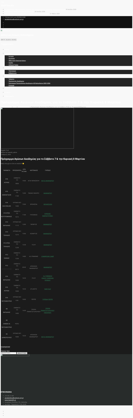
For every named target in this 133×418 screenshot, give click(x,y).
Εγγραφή (11, 85)
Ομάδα (11, 63)
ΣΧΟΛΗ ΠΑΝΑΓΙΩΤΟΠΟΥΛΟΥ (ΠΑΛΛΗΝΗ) (47, 310)
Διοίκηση (12, 58)
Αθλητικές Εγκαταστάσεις (17, 60)
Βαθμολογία (12, 73)
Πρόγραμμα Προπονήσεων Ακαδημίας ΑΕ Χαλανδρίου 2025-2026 (29, 83)
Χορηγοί (8, 92)
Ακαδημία (8, 76)
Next (8, 351)
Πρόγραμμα (12, 71)
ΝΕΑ (6, 88)
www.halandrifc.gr (10, 400)
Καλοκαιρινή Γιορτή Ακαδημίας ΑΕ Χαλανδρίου (19, 11)
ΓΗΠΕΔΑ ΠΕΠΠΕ (47, 299)
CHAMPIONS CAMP (47, 256)
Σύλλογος (8, 53)
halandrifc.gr (16, 408)
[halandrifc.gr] (5, 30)
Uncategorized (5, 347)
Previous (3, 351)
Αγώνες (7, 68)
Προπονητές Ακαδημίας (16, 81)
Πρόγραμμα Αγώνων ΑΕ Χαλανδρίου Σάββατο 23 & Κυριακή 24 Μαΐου (27, 14)
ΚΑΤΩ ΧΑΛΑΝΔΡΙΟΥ (47, 181)
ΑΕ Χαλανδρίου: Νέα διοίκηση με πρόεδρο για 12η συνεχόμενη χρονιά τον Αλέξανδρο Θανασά (35, 9)
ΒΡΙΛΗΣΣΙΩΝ (48, 204)
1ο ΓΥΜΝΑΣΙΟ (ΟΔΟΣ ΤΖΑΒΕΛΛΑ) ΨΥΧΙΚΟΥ (48, 278)
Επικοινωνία (9, 96)
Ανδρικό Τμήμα (13, 65)
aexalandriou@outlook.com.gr (14, 19)
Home (7, 49)
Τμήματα (11, 79)
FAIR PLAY (47, 289)
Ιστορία (11, 56)
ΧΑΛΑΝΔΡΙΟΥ (48, 193)
